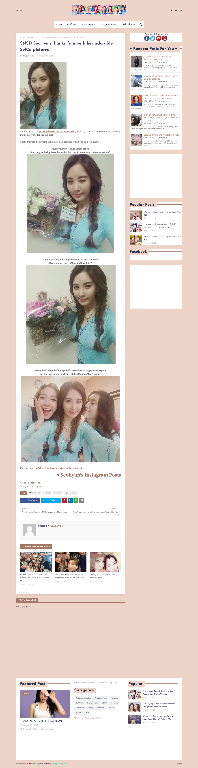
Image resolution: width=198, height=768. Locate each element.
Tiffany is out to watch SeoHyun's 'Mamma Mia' (105, 576)
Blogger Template (59, 764)
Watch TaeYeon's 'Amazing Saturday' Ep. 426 (162, 213)
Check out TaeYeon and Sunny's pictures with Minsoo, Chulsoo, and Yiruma (162, 118)
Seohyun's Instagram (31, 486)
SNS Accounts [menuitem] (87, 24)
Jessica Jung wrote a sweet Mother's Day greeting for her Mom (159, 705)
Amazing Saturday (83, 698)
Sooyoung (80, 708)
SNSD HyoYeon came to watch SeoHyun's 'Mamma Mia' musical (69, 576)
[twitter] (176, 10)
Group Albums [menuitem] (108, 24)
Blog (36, 764)
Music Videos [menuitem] (128, 24)
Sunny (90, 708)
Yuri (87, 712)
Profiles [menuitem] (71, 24)
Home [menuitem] (59, 24)
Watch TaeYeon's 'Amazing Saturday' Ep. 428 (162, 238)
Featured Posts (101, 698)
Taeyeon (100, 708)
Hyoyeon (114, 698)
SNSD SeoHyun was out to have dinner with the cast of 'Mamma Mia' (35, 578)
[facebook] (171, 10)
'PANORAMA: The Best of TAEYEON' (41, 721)
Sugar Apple (29, 56)
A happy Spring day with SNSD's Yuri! (161, 135)
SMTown (79, 703)
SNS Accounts (92, 703)
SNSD (29, 38)
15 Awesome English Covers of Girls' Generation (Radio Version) (160, 225)
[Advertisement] (156, 176)
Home (19, 10)
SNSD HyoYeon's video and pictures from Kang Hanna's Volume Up (159, 717)
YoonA (78, 712)
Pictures (47, 493)
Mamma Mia (34, 493)
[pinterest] (180, 10)
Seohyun (58, 493)
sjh (66, 493)
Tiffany (111, 708)
